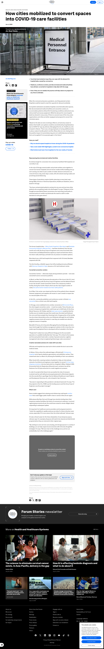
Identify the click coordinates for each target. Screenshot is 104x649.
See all (95, 529)
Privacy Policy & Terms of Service (52, 640)
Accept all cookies (91, 641)
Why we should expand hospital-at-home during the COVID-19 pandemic (52, 143)
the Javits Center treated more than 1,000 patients (48, 287)
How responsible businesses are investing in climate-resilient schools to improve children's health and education (39, 593)
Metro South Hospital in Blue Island (55, 246)
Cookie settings (91, 645)
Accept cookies (52, 455)
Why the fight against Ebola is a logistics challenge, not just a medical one (86, 592)
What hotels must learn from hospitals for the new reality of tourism (51, 150)
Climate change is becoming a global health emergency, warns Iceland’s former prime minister (64, 592)
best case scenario (57, 311)
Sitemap (52, 642)
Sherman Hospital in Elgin (39, 266)
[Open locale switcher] (2, 645)
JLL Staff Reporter (11, 78)
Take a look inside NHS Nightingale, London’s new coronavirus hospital (51, 146)
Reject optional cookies (91, 637)
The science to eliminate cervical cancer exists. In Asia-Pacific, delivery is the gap (27, 564)
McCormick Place (68, 305)
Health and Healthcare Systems (17, 10)
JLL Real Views (11, 31)
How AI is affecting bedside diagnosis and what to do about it (75, 564)
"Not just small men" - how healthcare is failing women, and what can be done (15, 592)
